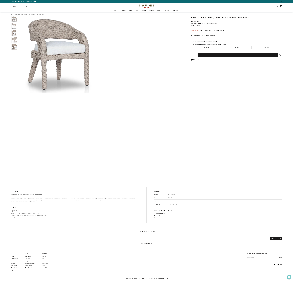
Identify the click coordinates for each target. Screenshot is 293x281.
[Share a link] (192, 60)
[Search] (26, 6)
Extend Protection (29, 267)
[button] (14, 19)
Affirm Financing (28, 265)
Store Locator (14, 265)
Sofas (123, 10)
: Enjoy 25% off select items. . (23, 1)
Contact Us (13, 256)
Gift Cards (27, 258)
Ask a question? (196, 59)
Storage (151, 10)
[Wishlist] (274, 6)
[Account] (277, 6)
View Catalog (28, 256)
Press (43, 258)
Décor (158, 10)
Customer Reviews (46, 261)
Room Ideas (166, 10)
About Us (44, 256)
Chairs (130, 10)
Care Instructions (158, 218)
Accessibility (44, 267)
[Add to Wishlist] (280, 55)
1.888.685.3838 (14, 258)
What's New (175, 10)
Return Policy (157, 216)
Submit (280, 257)
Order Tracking (14, 267)
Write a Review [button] (276, 238)
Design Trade (28, 261)
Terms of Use (144, 278)
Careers (43, 265)
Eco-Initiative (45, 263)
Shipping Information (159, 214)
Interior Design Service (30, 263)
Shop (12, 14)
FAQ (12, 270)
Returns (12, 261)
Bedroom (143, 10)
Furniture (116, 10)
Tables (136, 10)
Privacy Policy (137, 278)
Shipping (13, 263)
